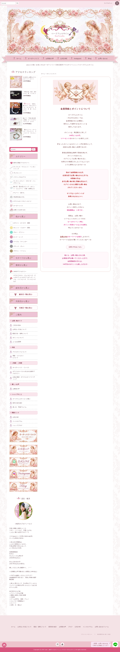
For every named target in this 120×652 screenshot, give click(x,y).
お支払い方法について (25, 626)
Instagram (77, 58)
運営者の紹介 (52, 626)
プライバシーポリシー (86, 634)
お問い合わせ (103, 58)
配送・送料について (40, 626)
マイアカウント (108, 3)
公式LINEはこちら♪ (75, 247)
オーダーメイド (33, 58)
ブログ (70, 626)
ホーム (18, 58)
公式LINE (63, 58)
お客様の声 (50, 58)
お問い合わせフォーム (102, 626)
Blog (89, 58)
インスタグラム (88, 626)
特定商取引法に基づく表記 (104, 634)
